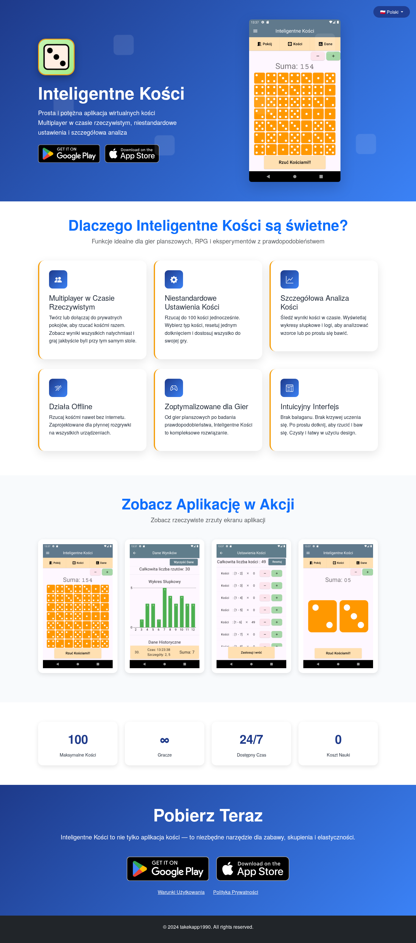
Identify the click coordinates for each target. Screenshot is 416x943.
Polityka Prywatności (235, 891)
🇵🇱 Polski (390, 12)
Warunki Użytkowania (181, 891)
